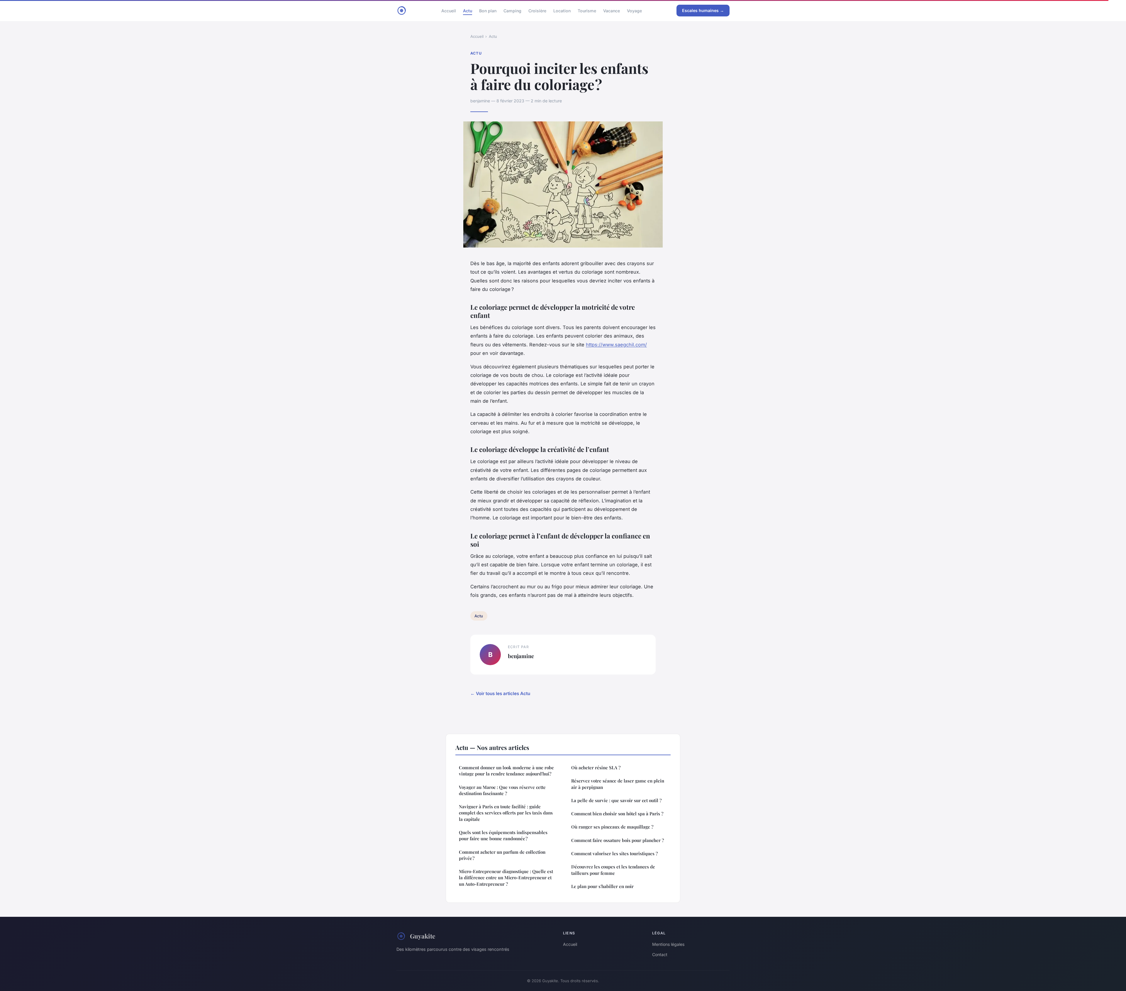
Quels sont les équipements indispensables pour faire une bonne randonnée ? (503, 835)
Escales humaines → (703, 10)
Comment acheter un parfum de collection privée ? (502, 855)
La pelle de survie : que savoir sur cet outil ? (616, 800)
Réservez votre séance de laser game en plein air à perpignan (617, 784)
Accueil (448, 10)
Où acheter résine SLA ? (595, 767)
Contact (659, 954)
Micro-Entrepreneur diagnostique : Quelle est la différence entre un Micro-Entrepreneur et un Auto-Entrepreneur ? (506, 877)
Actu (467, 10)
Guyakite (422, 936)
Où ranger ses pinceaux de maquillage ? (612, 827)
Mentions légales (668, 944)
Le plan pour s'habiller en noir (602, 886)
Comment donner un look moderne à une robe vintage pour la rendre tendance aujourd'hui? (506, 771)
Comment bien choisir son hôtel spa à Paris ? (617, 813)
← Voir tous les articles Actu (500, 693)
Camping (512, 10)
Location (562, 10)
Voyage (634, 10)
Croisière (537, 10)
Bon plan (487, 10)
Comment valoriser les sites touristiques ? (614, 853)
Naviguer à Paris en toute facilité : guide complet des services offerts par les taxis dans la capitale (506, 813)
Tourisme (587, 10)
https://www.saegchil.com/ (616, 345)
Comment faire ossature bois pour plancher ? (617, 840)
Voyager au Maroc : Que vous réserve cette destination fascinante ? (502, 790)
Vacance (611, 10)
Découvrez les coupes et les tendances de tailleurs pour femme (613, 870)
